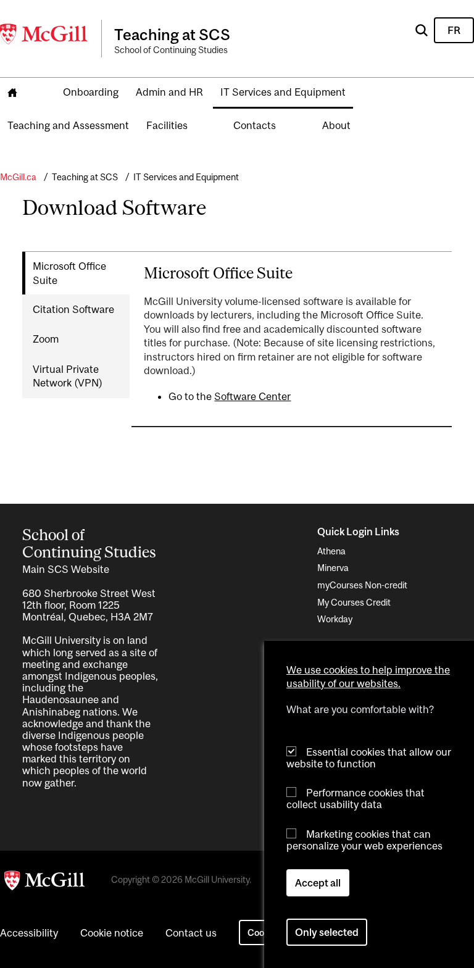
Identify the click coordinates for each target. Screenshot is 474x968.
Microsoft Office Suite (69, 273)
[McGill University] (44, 34)
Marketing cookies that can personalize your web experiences (364, 840)
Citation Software (73, 309)
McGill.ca (18, 177)
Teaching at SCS (85, 177)
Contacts (254, 125)
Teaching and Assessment (68, 125)
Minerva (333, 567)
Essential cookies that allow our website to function (368, 758)
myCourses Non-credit (362, 585)
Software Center (252, 396)
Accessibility (29, 933)
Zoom (46, 339)
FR (453, 30)
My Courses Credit (354, 602)
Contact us (191, 933)
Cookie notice (111, 933)
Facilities (167, 125)
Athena (331, 551)
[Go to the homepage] (12, 93)
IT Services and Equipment (283, 92)
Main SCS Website (65, 569)
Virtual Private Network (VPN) (67, 376)
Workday (334, 619)
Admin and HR (169, 92)
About (336, 125)
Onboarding (90, 92)
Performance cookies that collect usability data (355, 798)
